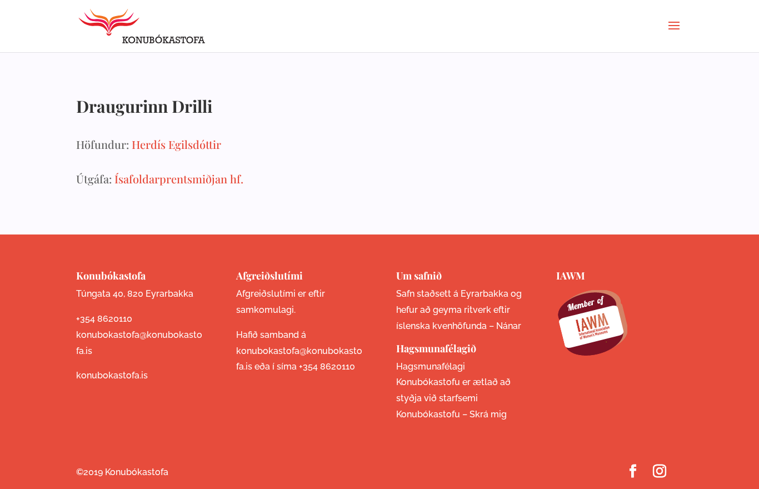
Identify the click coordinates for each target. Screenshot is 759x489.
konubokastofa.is (112, 375)
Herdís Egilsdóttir (176, 144)
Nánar (508, 326)
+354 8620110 (104, 318)
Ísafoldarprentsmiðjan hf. (178, 178)
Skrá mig (488, 414)
